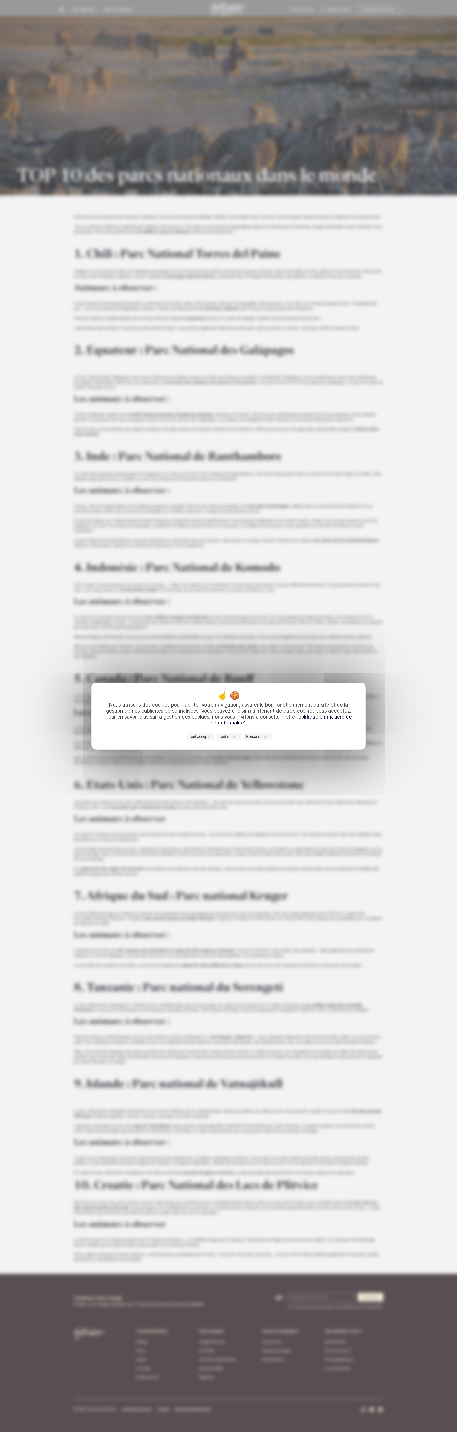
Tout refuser (229, 736)
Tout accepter (200, 736)
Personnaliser (258, 736)
